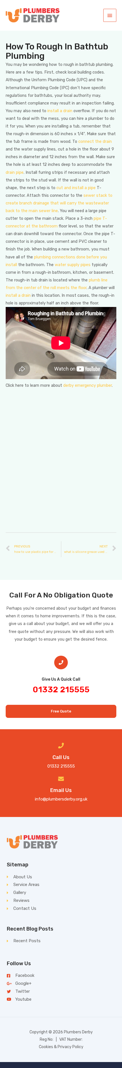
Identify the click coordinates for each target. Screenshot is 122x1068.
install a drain (59, 110)
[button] (61, 711)
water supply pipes (73, 264)
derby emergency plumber (87, 385)
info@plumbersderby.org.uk (61, 799)
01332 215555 (61, 689)
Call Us (61, 757)
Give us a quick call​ (61, 679)
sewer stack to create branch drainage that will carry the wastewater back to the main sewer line (59, 203)
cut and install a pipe (76, 187)
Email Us (61, 790)
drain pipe (15, 172)
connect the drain (95, 141)
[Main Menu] (109, 15)
